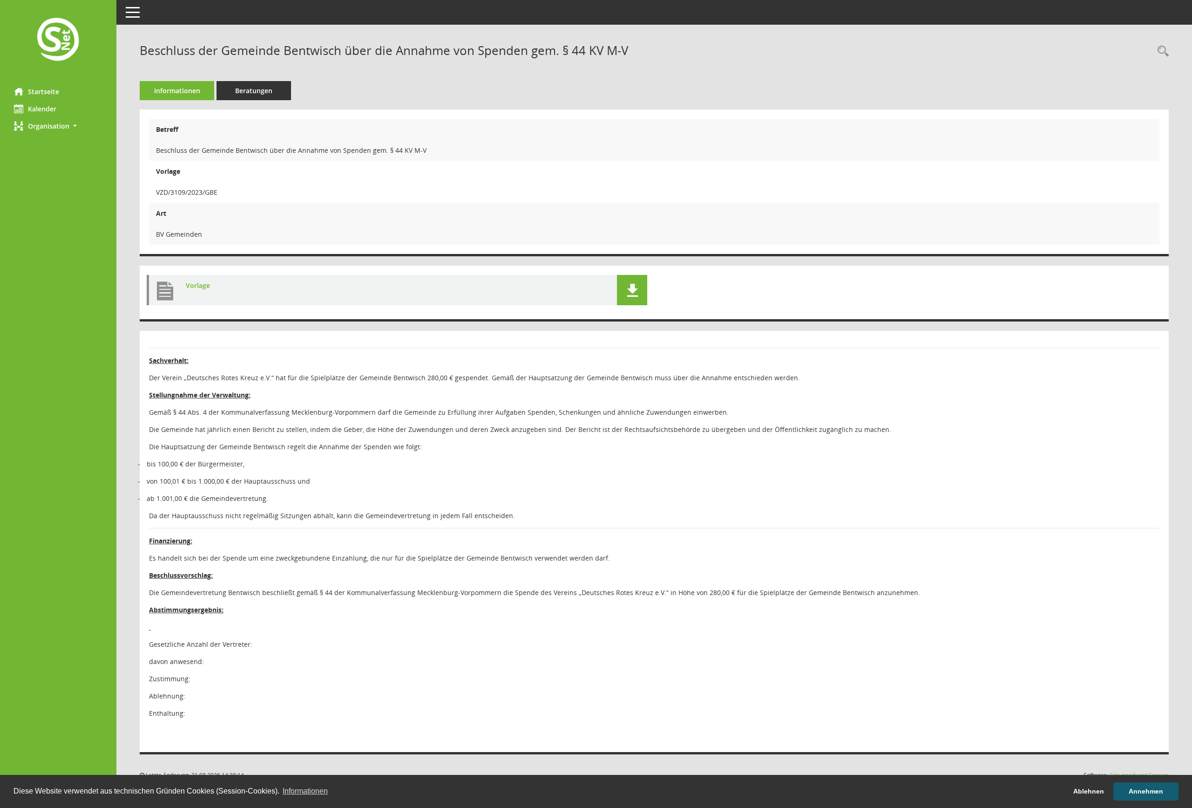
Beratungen (253, 90)
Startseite (43, 91)
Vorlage (198, 285)
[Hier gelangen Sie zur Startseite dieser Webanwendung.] (58, 40)
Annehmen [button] (1146, 791)
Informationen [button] (305, 791)
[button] (58, 126)
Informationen (177, 90)
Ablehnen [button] (1088, 791)
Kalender (42, 108)
